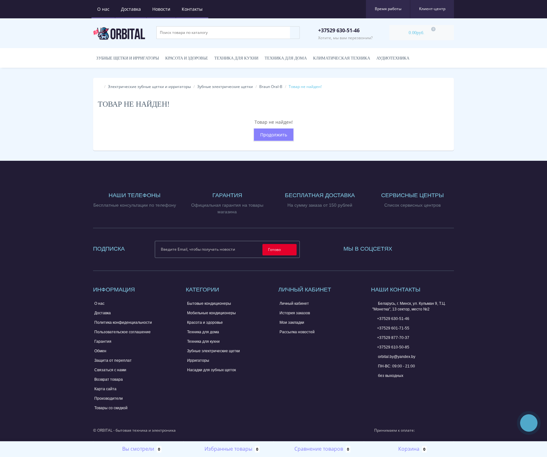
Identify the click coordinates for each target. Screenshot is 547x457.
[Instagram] (414, 247)
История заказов (295, 313)
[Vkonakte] (422, 247)
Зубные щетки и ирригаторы (127, 58)
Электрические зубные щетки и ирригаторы (149, 86)
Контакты (192, 9)
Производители (108, 398)
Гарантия (102, 341)
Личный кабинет (294, 303)
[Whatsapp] (375, 385)
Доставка (131, 9)
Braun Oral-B (270, 86)
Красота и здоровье (186, 58)
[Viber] (396, 387)
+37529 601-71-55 (393, 328)
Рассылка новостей (297, 332)
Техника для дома (286, 58)
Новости (161, 9)
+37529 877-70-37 (393, 337)
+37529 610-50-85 (393, 347)
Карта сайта (105, 389)
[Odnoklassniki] (431, 247)
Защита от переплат (113, 360)
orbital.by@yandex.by (396, 356)
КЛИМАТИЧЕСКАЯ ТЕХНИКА (341, 58)
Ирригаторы (198, 360)
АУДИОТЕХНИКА (392, 58)
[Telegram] (386, 386)
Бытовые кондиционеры (209, 303)
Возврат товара (108, 379)
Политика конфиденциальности (123, 322)
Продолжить (273, 135)
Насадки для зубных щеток (211, 370)
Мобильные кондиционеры (211, 313)
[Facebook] (405, 247)
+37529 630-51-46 (393, 318)
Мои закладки (292, 322)
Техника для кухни (236, 58)
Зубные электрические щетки (225, 86)
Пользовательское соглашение (122, 332)
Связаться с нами (110, 370)
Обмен (100, 351)
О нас (103, 9)
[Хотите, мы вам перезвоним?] (529, 423)
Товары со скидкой (111, 408)
